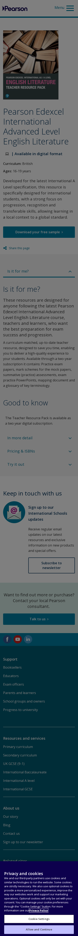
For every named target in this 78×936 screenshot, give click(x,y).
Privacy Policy (38, 910)
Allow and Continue (39, 929)
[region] (39, 898)
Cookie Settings (39, 919)
